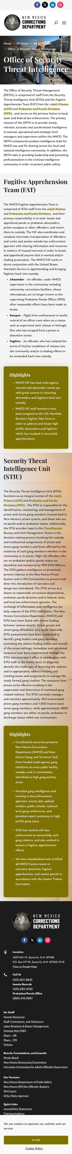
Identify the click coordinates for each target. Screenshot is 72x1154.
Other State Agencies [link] (16, 1096)
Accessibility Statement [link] (18, 1109)
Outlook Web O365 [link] (15, 1031)
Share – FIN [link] (10, 1040)
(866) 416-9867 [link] (23, 998)
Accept (36, 1140)
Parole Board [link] (11, 1058)
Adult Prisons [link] (55, 209)
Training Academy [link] (14, 1113)
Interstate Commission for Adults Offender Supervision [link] (36, 1067)
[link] (37, 5)
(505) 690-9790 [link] (23, 989)
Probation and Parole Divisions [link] (30, 213)
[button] (64, 22)
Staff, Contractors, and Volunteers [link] (23, 1021)
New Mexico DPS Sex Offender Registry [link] (26, 1086)
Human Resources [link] (14, 1017)
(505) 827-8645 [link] (22, 979)
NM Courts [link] (10, 1091)
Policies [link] (8, 1044)
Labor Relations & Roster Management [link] (26, 1026)
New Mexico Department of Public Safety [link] (28, 1082)
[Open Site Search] (56, 22)
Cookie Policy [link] (34, 1148)
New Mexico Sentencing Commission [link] (25, 1062)
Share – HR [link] (10, 1035)
